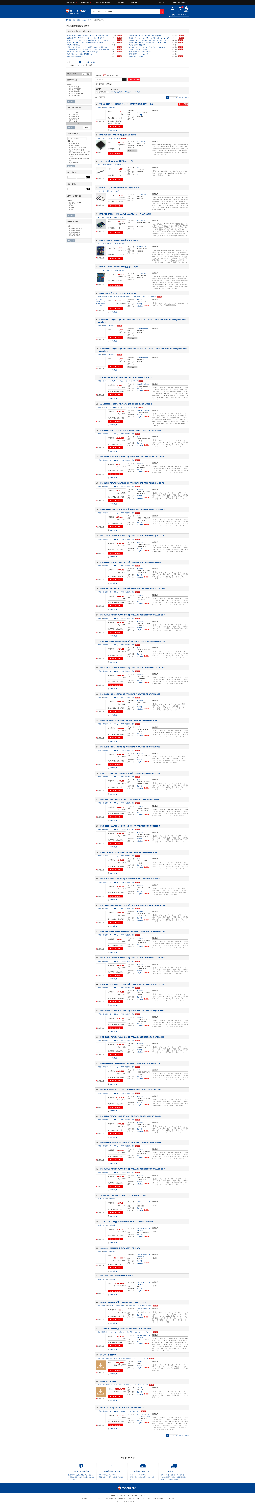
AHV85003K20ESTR (143, 386)
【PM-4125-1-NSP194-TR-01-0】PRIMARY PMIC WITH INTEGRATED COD (129, 852)
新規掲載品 (112, 107)
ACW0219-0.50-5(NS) (143, 1313)
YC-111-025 (140, 170)
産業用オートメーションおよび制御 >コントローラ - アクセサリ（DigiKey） (153, 42)
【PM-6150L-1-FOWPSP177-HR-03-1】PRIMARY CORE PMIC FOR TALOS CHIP (132, 668)
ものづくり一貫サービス (103, 2)
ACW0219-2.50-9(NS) (143, 1339)
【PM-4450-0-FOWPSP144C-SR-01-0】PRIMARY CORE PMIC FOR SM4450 (130, 1143)
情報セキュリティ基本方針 (126, 1498)
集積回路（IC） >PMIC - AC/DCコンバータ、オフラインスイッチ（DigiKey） (91, 35)
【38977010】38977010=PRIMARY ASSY (116, 1276)
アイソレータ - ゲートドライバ (129, 381)
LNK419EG (140, 331)
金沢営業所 (75, 235)
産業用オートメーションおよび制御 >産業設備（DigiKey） (85, 42)
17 (118, 254)
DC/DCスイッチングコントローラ (131, 1411)
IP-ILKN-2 (140, 1390)
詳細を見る (100, 121)
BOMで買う (85, 2)
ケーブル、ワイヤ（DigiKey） (117, 1305)
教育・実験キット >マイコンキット (140, 54)
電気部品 (100, 296)
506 (119, 118)
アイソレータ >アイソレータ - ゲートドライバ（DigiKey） (147, 47)
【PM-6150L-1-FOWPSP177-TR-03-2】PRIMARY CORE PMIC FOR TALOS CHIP (132, 588)
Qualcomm (140, 437)
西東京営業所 (76, 228)
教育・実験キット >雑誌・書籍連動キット (80, 54)
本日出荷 (75, 87)
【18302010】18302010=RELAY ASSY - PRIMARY (119, 1248)
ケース (74, 121)
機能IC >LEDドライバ (136, 56)
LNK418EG (140, 359)
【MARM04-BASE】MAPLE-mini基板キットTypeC (118, 240)
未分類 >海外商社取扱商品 (137, 45)
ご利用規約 (84, 1498)
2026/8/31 (140, 117)
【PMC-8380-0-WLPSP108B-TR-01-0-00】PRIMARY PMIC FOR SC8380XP (129, 800)
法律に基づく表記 (158, 1498)
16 (118, 175)
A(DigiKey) (140, 306)
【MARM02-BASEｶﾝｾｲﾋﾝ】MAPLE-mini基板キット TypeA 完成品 (124, 214)
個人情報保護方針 (110, 1498)
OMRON (139, 299)
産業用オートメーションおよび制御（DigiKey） (118, 296)
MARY (108, 84)
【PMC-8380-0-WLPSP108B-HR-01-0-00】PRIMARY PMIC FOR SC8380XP (129, 773)
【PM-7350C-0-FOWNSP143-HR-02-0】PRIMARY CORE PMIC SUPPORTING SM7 (133, 931)
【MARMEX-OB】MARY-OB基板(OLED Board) (117, 135)
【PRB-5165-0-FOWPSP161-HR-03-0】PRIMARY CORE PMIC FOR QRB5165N (131, 536)
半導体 (100, 325)
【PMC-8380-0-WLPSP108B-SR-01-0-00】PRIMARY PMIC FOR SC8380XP (129, 826)
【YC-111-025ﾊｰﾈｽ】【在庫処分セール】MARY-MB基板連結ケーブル (125, 104)
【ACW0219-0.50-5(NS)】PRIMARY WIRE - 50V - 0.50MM (122, 1302)
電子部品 (75, 116)
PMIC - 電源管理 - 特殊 (128, 433)
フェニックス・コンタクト (80, 152)
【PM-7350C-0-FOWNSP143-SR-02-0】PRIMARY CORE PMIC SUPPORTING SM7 (132, 641)
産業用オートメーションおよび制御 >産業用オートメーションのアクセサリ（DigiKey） (94, 40)
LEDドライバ (113, 325)
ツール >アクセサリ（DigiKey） (139, 49)
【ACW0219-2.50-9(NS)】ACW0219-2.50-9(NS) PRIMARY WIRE (125, 1329)
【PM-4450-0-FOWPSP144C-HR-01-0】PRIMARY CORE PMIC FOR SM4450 (130, 1116)
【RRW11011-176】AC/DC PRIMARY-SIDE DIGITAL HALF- (123, 1408)
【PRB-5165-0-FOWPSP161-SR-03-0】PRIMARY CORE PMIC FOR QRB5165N (131, 1037)
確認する (139, 304)
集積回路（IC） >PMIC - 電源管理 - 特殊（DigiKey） (145, 35)
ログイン (164, 2)
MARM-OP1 (140, 196)
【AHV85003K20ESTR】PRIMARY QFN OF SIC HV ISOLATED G (125, 378)
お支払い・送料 (124, 1495)
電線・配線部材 (102, 1305)
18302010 (140, 1259)
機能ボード (117, 138)
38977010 (140, 1286)
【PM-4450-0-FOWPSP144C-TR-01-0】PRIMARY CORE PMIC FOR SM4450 (130, 562)
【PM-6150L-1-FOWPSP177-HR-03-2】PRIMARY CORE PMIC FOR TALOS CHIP (132, 958)
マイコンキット (119, 217)
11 (118, 280)
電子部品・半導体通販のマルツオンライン (79, 20)
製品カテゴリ (70, 2)
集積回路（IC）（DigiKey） (111, 433)
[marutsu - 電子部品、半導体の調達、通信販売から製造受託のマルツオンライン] (76, 11)
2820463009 (141, 1206)
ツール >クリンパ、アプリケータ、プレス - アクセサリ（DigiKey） (88, 49)
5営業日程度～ (77, 93)
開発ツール (101, 138)
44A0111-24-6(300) (143, 1232)
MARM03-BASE (142, 275)
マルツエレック (141, 141)
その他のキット (119, 164)
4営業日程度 (76, 89)
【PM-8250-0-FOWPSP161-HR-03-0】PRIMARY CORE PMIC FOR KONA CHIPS (132, 509)
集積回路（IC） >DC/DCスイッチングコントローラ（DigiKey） (87, 38)
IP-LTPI (139, 1363)
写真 (138, 92)
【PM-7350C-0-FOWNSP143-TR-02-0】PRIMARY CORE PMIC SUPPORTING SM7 (132, 905)
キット (100, 164)
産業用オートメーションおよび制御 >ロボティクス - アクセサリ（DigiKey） (153, 40)
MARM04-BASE (142, 249)
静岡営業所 (75, 230)
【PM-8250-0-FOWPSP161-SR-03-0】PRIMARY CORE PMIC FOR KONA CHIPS (131, 457)
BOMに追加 (113, 130)
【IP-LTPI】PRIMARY (107, 1355)
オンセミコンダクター (79, 147)
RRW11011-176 (142, 1418)
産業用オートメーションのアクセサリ (145, 296)
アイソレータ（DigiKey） (110, 381)
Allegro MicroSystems (143, 384)
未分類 (100, 107)
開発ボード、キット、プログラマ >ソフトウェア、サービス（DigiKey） (151, 38)
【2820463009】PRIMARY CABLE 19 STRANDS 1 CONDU (123, 1195)
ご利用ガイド (134, 2)
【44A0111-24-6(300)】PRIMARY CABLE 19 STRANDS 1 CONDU (126, 1222)
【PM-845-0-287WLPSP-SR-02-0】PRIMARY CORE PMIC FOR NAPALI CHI (130, 1090)
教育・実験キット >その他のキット (140, 51)
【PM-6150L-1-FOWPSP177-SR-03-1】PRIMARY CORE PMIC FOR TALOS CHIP (132, 615)
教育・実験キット (108, 164)
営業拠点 (134, 1495)
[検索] (162, 11)
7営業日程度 (76, 95)
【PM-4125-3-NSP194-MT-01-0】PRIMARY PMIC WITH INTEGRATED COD (129, 694)
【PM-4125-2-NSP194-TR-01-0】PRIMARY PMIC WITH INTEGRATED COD (129, 720)
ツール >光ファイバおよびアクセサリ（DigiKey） (82, 51)
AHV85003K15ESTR (143, 412)
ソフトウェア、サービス (141, 1358)
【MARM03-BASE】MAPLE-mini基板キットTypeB (118, 267)
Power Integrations (142, 328)
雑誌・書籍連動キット (121, 244)
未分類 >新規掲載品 (73, 45)
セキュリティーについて (144, 1498)
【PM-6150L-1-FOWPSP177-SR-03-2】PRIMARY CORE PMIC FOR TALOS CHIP (132, 1169)
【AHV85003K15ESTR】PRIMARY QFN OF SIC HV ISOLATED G (125, 404)
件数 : (69, 62)
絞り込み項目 (100, 84)
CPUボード (109, 138)
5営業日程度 (76, 91)
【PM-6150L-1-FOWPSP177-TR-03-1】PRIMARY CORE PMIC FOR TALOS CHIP (132, 984)
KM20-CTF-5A (141, 302)
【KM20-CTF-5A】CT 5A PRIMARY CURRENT (117, 293)
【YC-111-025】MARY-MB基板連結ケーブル (115, 161)
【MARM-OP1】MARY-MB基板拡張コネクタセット (118, 188)
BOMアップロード (181, 15)
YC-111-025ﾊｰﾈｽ (142, 112)
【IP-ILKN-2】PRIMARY (108, 1381)
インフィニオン (77, 150)
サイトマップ (170, 1498)
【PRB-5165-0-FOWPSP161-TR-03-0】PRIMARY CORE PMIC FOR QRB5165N (131, 1011)
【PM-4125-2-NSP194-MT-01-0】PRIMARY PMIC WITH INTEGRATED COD (129, 747)
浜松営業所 (75, 233)
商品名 (129, 92)
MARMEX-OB (141, 143)
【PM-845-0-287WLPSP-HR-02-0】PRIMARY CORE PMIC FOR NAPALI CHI (130, 430)
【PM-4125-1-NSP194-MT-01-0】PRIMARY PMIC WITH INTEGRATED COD (129, 879)
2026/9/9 (139, 333)
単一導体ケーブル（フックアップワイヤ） (139, 1305)
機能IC (105, 325)
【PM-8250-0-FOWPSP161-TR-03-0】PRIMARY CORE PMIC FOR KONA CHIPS (131, 483)
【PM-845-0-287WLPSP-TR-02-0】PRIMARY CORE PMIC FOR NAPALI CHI (130, 1063)
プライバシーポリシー (96, 1498)
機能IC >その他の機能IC (74, 56)
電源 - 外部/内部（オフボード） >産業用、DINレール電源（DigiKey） (89, 47)
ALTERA (139, 1361)
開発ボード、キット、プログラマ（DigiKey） (119, 1358)
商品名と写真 (118, 92)
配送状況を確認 (181, 2)
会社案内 (121, 2)
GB (138, 168)
